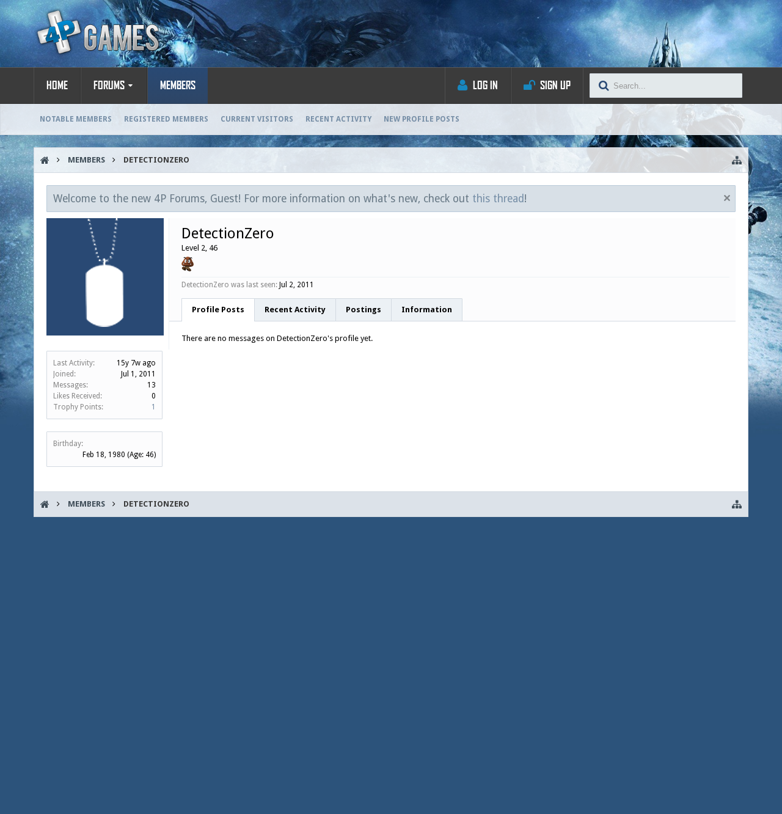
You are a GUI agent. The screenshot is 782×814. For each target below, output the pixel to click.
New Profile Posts (421, 119)
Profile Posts (218, 309)
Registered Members (166, 119)
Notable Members (76, 119)
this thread (498, 199)
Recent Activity (338, 119)
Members (178, 85)
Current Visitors (257, 119)
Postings (363, 309)
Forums (109, 85)
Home (57, 85)
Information (426, 309)
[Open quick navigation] (737, 160)
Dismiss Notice (727, 198)
